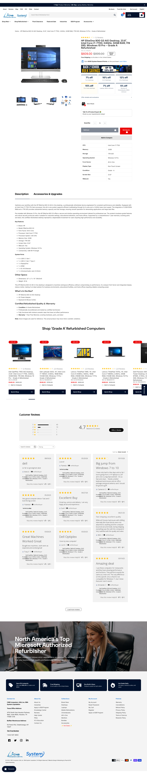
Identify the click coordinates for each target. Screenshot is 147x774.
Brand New (65, 702)
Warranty (119, 702)
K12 (26, 9)
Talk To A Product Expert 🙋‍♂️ (92, 112)
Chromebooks (65, 712)
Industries (37, 705)
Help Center (38, 715)
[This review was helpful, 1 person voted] (45, 521)
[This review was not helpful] (49, 521)
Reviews (11, 9)
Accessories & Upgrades (48, 194)
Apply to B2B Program (41, 707)
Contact (36, 9)
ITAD (21, 9)
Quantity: (87, 123)
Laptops (64, 707)
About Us (37, 702)
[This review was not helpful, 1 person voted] (122, 547)
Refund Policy (120, 707)
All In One (64, 715)
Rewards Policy (121, 718)
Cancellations (120, 705)
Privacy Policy (120, 710)
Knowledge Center (40, 710)
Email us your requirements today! (94, 114)
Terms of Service (121, 715)
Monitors (64, 718)
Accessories (65, 723)
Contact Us (38, 723)
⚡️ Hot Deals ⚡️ (66, 725)
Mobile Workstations (67, 710)
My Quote (111, 9)
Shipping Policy (121, 712)
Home (17, 31)
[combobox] (46, 447)
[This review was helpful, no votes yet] (45, 484)
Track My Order (121, 9)
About (5, 9)
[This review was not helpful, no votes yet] (49, 484)
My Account (92, 702)
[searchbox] (26, 446)
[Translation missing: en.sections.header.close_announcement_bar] (145, 5)
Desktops (64, 705)
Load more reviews (73, 610)
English (142, 9)
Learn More (123, 61)
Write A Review (116, 430)
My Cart (91, 707)
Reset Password (94, 705)
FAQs (30, 9)
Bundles (64, 720)
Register (91, 710)
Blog (17, 9)
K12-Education (39, 720)
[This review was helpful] (45, 564)
